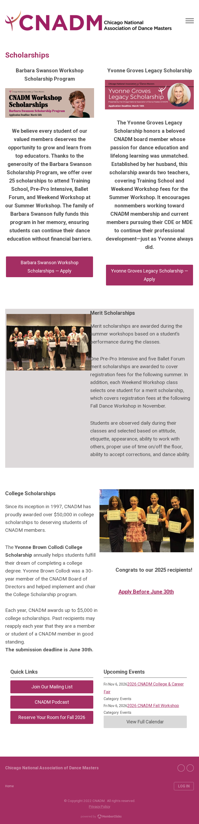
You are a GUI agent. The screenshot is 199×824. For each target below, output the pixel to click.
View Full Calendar (145, 721)
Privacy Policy (99, 806)
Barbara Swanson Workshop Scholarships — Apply (50, 267)
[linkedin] (190, 768)
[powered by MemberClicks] (99, 817)
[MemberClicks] (88, 20)
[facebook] (181, 768)
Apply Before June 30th (146, 592)
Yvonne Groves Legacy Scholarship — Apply (149, 275)
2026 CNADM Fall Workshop (153, 705)
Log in (184, 786)
